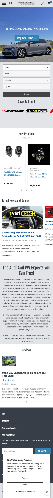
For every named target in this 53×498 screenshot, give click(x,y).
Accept (25, 478)
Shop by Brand (26, 101)
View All (26, 138)
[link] (14, 154)
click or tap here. (26, 341)
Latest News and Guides (15, 201)
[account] (43, 3)
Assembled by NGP (12, 168)
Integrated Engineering (35, 169)
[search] (11, 3)
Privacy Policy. (24, 471)
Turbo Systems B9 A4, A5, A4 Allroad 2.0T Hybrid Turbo (38, 175)
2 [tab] (24, 190)
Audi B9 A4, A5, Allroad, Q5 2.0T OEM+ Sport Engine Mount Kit (13, 174)
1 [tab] (21, 190)
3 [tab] (26, 190)
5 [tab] (31, 190)
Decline (25, 485)
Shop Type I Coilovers (26, 37)
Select (26, 94)
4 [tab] (28, 190)
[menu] (4, 3)
